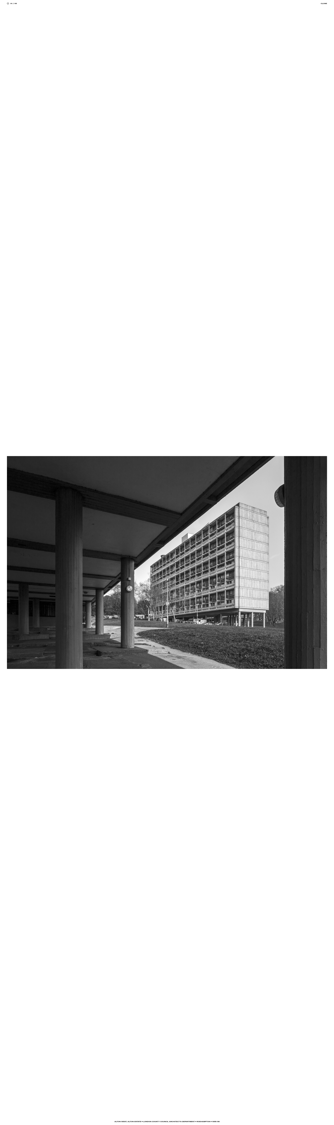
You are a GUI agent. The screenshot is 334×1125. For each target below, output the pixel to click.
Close (324, 3)
